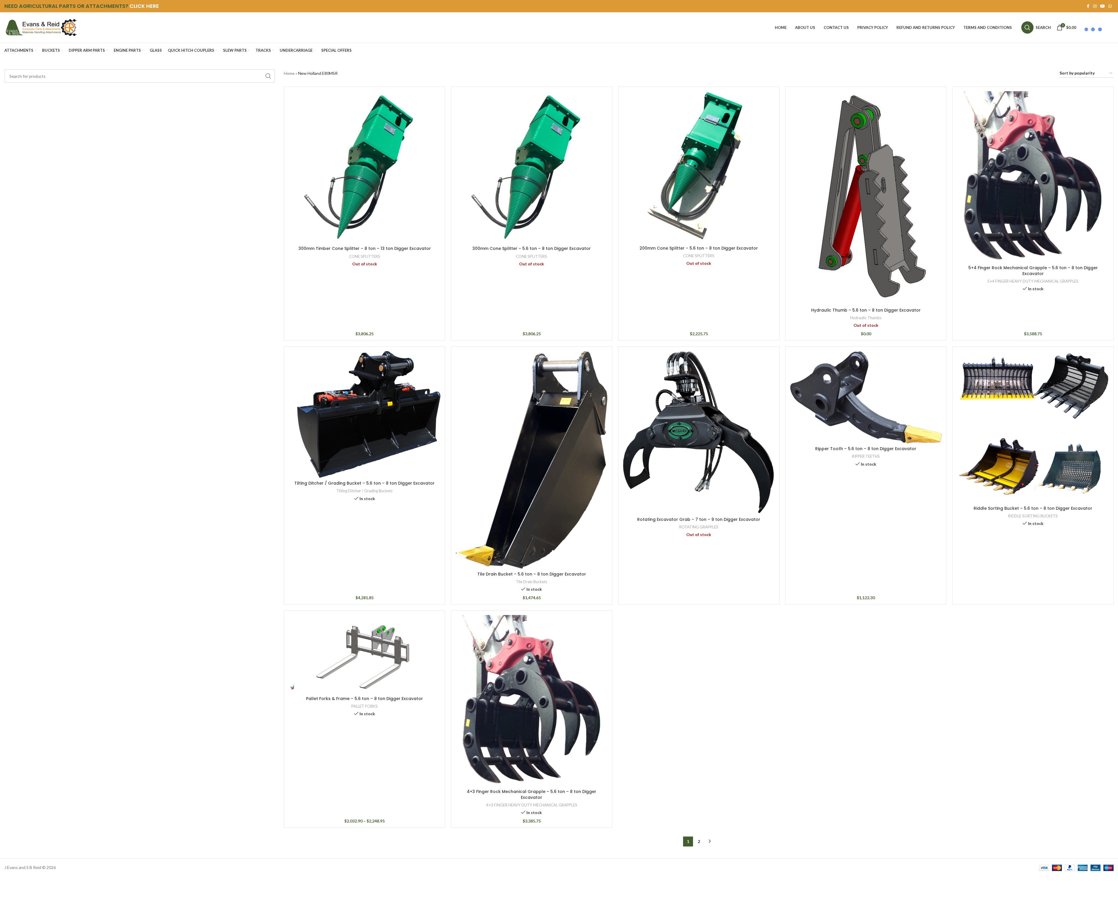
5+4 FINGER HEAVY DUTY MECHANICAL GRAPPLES (1033, 281)
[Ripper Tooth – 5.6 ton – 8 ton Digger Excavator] (866, 397)
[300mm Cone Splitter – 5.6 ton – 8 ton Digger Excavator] (532, 167)
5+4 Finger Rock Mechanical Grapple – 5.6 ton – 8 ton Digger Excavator (1033, 271)
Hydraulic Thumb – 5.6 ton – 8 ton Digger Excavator (866, 310)
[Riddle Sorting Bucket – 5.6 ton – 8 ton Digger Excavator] (1033, 427)
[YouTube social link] (1102, 6)
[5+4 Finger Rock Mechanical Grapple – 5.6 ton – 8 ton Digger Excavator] (1033, 176)
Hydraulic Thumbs (866, 317)
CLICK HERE (144, 6)
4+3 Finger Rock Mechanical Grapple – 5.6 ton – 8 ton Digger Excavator (531, 794)
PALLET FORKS (364, 706)
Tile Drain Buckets (531, 581)
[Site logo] (40, 27)
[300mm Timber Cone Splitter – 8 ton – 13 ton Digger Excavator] (364, 167)
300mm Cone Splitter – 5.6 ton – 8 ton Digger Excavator (531, 248)
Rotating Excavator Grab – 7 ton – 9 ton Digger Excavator (698, 519)
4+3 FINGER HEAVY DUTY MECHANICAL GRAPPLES (531, 805)
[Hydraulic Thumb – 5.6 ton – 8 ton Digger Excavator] (866, 198)
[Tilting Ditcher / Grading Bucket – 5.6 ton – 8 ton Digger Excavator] (364, 414)
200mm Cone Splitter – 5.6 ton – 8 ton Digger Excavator (699, 248)
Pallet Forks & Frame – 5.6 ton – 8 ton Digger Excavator (364, 699)
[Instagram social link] (1094, 6)
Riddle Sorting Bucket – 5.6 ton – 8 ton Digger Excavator (1033, 508)
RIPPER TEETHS (866, 456)
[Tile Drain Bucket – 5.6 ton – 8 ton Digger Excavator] (532, 460)
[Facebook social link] (1087, 6)
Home (289, 73)
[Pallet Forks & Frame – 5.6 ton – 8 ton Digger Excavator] (364, 654)
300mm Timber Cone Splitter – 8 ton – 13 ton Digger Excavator (364, 248)
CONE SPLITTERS (364, 256)
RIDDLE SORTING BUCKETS (1033, 516)
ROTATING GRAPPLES (698, 527)
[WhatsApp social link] (1110, 6)
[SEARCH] (268, 76)
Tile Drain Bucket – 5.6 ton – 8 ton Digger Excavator (531, 574)
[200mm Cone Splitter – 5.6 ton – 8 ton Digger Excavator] (699, 167)
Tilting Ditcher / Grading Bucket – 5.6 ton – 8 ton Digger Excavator (364, 483)
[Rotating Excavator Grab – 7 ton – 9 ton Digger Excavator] (699, 432)
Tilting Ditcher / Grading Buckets (364, 490)
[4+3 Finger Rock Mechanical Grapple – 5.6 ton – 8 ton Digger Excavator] (532, 700)
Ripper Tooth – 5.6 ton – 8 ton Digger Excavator (865, 449)
